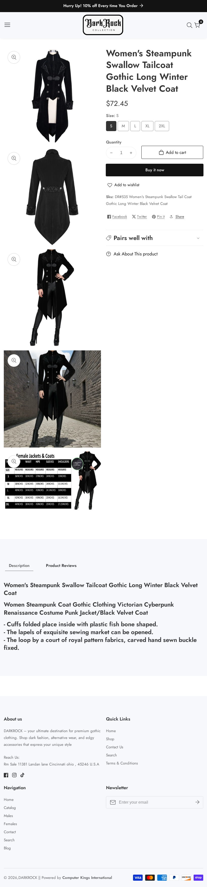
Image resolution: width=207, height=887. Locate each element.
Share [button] (179, 216)
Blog (7, 848)
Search (111, 755)
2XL (163, 127)
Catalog (10, 807)
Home (111, 731)
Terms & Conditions (122, 763)
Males (8, 816)
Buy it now (154, 170)
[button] (154, 238)
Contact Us (114, 747)
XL (148, 127)
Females (10, 824)
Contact (10, 832)
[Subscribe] (197, 802)
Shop (110, 739)
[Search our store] (190, 25)
